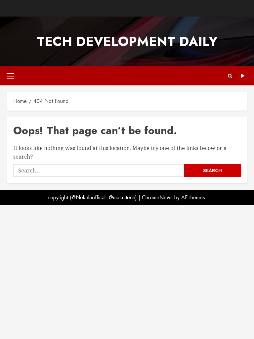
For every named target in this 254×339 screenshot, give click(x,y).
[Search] (230, 76)
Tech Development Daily (127, 41)
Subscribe (242, 76)
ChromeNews (157, 197)
